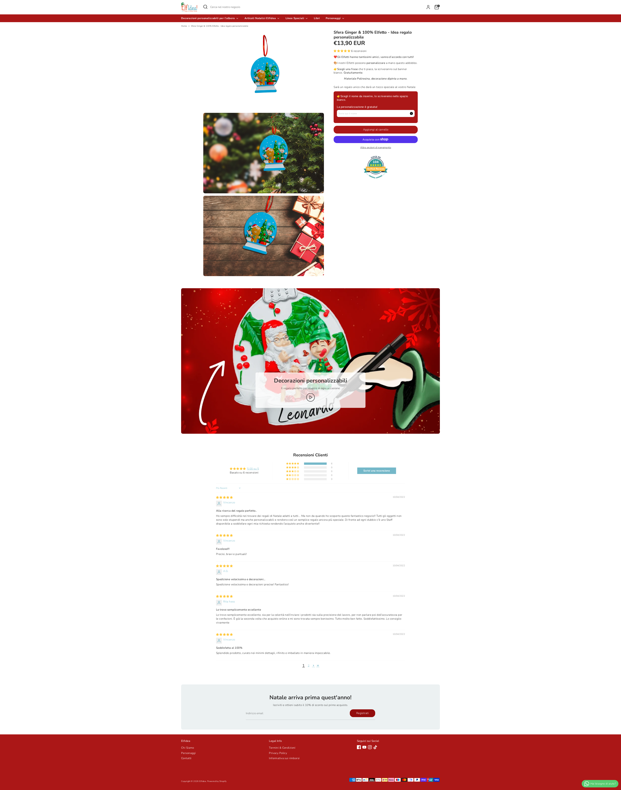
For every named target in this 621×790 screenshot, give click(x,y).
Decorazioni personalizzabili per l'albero (208, 18)
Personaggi (333, 18)
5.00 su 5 (253, 469)
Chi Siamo (187, 748)
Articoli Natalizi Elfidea (261, 18)
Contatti (186, 758)
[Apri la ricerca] (205, 7)
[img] (224, 497)
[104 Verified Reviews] (375, 180)
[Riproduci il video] (311, 397)
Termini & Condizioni (282, 748)
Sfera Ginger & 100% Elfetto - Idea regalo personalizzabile (219, 26)
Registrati (362, 713)
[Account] (428, 7)
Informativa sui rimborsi (284, 758)
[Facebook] (359, 747)
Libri (317, 18)
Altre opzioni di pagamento (375, 147)
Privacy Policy (278, 753)
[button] (342, 51)
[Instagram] (370, 747)
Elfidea (202, 781)
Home (184, 26)
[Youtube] (364, 747)
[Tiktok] (375, 747)
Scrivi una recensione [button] (376, 471)
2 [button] (308, 665)
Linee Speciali (295, 18)
